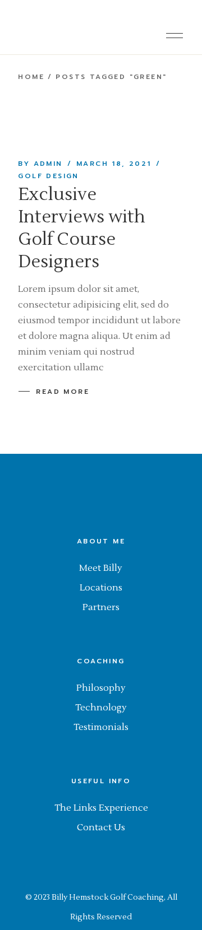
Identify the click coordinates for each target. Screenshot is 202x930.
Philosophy (101, 688)
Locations (101, 587)
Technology (101, 707)
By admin (40, 164)
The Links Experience (101, 807)
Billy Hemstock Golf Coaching (108, 897)
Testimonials (101, 727)
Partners (101, 607)
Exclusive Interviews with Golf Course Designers (81, 228)
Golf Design (48, 176)
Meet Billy (100, 568)
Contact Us (101, 827)
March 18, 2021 (114, 164)
